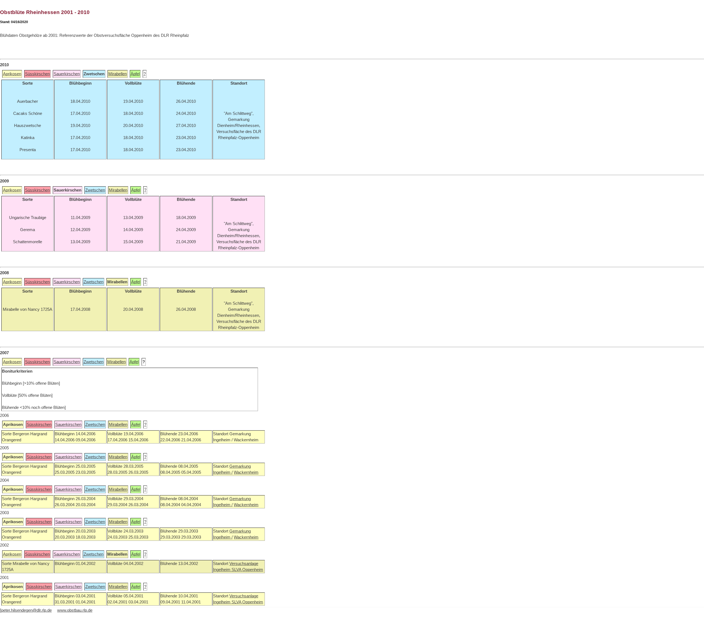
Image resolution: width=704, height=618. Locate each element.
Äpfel (135, 74)
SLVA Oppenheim (247, 569)
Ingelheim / (223, 472)
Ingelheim (222, 569)
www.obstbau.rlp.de (74, 610)
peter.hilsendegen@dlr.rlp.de (26, 610)
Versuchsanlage (243, 563)
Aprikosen (12, 74)
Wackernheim (246, 472)
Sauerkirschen (67, 74)
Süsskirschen (37, 74)
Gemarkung (240, 466)
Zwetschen (95, 190)
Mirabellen (117, 74)
